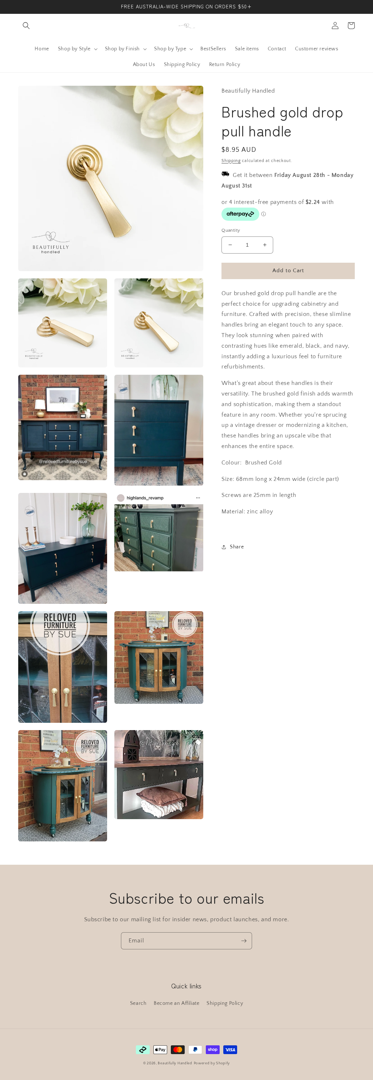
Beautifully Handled (175, 1063)
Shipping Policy (225, 1003)
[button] (26, 26)
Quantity (230, 230)
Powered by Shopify (212, 1063)
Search (138, 1003)
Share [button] (237, 547)
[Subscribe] (244, 940)
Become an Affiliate (176, 1003)
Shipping (231, 160)
